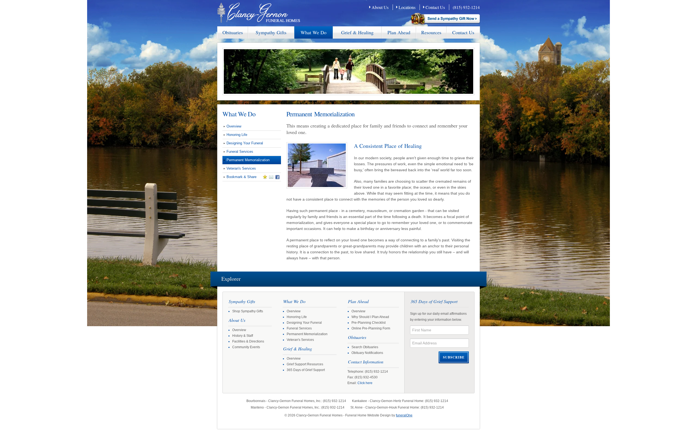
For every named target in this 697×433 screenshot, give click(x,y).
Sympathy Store (446, 19)
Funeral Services (240, 151)
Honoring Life (237, 135)
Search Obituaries (364, 347)
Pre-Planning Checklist (368, 323)
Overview (234, 126)
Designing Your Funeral (245, 143)
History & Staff (242, 336)
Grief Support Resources (305, 364)
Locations (407, 7)
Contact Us (435, 7)
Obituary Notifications (367, 353)
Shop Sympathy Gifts (247, 311)
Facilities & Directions (248, 341)
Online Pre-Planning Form (370, 328)
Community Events (246, 347)
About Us (380, 7)
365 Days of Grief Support (306, 370)
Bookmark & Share (239, 178)
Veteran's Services (241, 168)
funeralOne (404, 415)
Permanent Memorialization (248, 160)
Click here (364, 383)
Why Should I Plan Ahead (370, 317)
